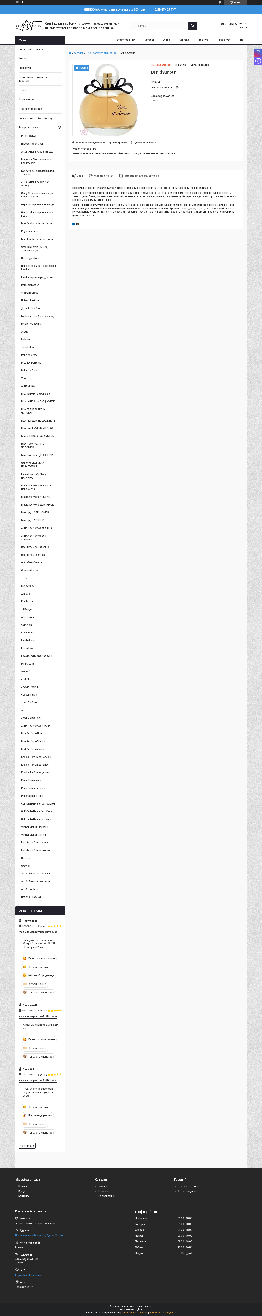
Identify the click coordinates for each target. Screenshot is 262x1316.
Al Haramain (28, 617)
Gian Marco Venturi (32, 562)
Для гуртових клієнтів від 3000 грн (33, 79)
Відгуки (204, 39)
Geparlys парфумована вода (37, 204)
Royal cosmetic (29, 231)
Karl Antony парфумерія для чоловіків (37, 172)
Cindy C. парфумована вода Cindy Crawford (37, 195)
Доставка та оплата (30, 108)
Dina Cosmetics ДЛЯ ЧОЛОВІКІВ (33, 446)
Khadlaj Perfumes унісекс (35, 772)
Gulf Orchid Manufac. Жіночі (37, 811)
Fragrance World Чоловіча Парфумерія (36, 487)
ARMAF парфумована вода (37, 151)
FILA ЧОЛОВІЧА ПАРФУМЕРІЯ (38, 401)
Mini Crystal (27, 663)
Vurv (23, 378)
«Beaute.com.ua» (125, 39)
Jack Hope (27, 679)
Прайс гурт (223, 39)
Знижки (102, 1186)
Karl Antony (27, 585)
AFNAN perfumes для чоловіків (33, 537)
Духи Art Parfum (31, 308)
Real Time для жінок (33, 554)
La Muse (26, 339)
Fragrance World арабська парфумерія (36, 161)
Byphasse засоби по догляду (38, 316)
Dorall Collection (30, 284)
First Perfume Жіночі (33, 741)
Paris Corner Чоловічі (33, 788)
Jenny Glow (27, 347)
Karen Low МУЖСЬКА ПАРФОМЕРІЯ (33, 476)
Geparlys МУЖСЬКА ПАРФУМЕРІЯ (32, 465)
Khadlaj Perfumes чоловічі (36, 756)
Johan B (25, 578)
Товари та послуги (29, 127)
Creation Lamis (29, 570)
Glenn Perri (27, 632)
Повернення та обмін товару (35, 118)
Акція (166, 39)
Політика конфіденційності (163, 1312)
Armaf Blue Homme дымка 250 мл (41, 1026)
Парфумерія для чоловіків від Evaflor (38, 267)
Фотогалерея (26, 99)
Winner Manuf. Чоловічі (34, 827)
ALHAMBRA (28, 386)
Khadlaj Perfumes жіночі (35, 764)
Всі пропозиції (106, 1196)
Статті (22, 90)
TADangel (26, 609)
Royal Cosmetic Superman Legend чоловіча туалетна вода (38, 1092)
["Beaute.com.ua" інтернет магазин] (28, 25)
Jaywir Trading (29, 687)
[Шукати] (192, 26)
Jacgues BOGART (31, 718)
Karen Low (27, 648)
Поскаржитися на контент (135, 1312)
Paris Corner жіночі (32, 795)
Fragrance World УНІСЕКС (35, 496)
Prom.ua (148, 1306)
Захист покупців (187, 1191)
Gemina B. (27, 624)
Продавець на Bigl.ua (131, 1309)
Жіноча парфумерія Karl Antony (35, 184)
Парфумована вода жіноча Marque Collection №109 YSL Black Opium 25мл (39, 944)
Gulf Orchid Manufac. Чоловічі (38, 803)
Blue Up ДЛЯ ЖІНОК (32, 520)
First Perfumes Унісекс (34, 749)
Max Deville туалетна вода (36, 223)
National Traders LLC (32, 897)
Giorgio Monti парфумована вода (37, 214)
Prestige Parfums (31, 362)
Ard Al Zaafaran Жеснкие (35, 881)
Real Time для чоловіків (35, 547)
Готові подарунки (31, 323)
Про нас (22, 1186)
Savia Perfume (29, 702)
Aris (23, 710)
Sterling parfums (30, 258)
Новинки (103, 1191)
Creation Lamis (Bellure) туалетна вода (34, 248)
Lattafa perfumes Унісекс (35, 850)
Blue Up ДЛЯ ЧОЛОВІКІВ (35, 512)
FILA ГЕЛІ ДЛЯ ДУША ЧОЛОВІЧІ (33, 411)
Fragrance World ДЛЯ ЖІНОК (37, 504)
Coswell (25, 865)
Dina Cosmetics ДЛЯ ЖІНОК (102, 53)
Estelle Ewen (28, 640)
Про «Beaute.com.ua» (31, 49)
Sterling (25, 858)
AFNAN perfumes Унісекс (35, 725)
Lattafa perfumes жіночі (35, 842)
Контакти (184, 39)
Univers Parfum (30, 300)
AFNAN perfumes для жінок (37, 527)
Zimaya (25, 593)
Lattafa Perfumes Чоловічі (36, 655)
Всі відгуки (26, 1145)
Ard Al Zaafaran (30, 889)
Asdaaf (25, 671)
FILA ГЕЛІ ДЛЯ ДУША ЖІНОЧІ (38, 420)
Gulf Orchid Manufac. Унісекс (37, 819)
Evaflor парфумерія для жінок (38, 277)
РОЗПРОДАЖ (29, 136)
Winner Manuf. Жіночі (33, 834)
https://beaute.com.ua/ (28, 1275)
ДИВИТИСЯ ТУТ (165, 9)
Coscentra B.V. (29, 694)
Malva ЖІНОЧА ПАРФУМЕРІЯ (37, 436)
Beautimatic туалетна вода (37, 239)
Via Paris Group (29, 292)
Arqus (24, 331)
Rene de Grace (29, 355)
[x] (77, 224)
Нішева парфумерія (32, 143)
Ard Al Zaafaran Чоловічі (35, 873)
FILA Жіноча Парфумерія (35, 393)
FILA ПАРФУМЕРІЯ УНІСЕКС (37, 428)
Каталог (149, 39)
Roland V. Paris (29, 370)
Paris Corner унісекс (32, 780)
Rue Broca (27, 601)
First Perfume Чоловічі (34, 733)
